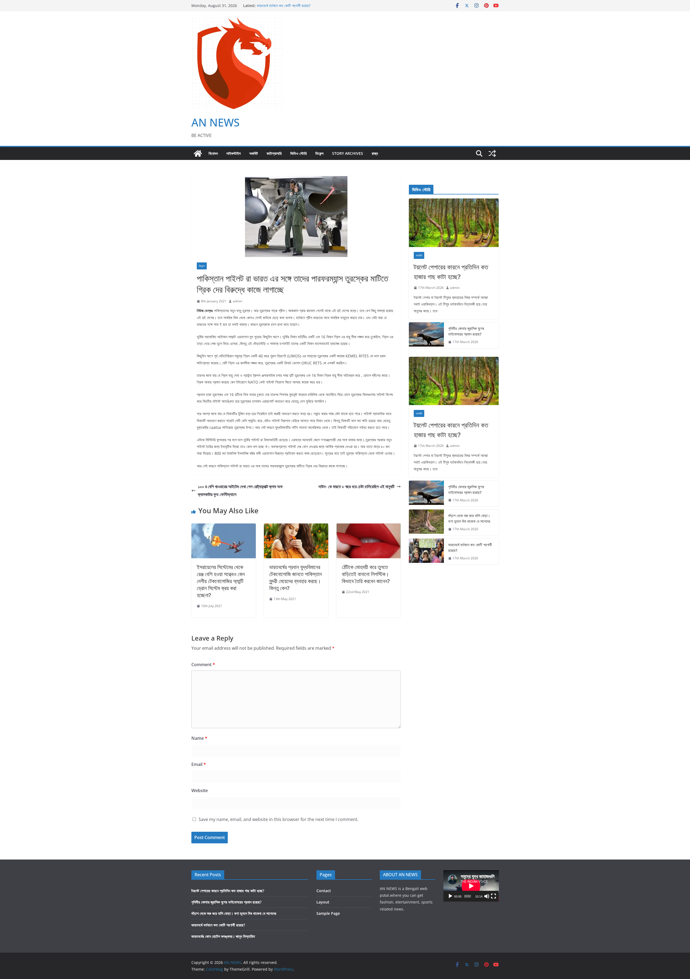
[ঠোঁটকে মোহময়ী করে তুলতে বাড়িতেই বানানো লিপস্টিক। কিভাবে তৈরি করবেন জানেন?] (368, 527)
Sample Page (328, 913)
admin (237, 301)
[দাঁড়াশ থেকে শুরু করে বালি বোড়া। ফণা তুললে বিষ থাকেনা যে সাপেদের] (426, 522)
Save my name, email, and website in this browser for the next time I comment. (278, 819)
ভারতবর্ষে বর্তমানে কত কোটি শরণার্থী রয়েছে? (283, 7)
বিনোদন (213, 153)
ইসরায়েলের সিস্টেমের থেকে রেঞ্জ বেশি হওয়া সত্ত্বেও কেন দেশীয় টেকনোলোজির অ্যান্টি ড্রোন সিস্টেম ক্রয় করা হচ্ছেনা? (221, 581)
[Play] (450, 896)
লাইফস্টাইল (233, 153)
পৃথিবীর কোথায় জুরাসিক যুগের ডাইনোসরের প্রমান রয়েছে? (466, 331)
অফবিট (253, 153)
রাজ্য (375, 153)
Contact (323, 890)
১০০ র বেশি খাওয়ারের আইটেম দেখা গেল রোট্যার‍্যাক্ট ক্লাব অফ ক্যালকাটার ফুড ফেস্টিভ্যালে (240, 490)
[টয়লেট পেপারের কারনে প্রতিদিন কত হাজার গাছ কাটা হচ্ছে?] (454, 222)
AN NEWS (215, 122)
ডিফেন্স (319, 153)
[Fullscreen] (493, 896)
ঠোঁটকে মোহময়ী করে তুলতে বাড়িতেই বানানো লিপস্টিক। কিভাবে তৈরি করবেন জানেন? (366, 574)
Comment (203, 665)
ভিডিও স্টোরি (298, 153)
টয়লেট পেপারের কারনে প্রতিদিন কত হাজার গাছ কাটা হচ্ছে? (451, 271)
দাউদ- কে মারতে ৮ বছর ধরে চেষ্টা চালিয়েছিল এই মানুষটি (356, 487)
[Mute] (486, 896)
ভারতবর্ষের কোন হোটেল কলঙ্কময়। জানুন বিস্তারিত (223, 936)
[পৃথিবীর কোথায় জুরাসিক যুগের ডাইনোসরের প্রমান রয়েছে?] (426, 335)
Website (199, 790)
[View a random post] (492, 153)
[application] (471, 886)
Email (198, 764)
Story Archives (347, 153)
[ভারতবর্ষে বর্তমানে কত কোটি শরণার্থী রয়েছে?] (426, 551)
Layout (322, 902)
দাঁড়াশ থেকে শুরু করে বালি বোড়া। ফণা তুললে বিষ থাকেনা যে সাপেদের (469, 518)
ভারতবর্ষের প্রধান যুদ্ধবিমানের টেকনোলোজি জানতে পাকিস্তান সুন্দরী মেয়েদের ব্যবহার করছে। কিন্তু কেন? (295, 577)
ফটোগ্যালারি (274, 153)
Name (199, 738)
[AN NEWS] (197, 153)
